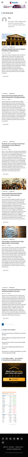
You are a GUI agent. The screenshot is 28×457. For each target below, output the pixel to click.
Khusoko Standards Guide (14, 449)
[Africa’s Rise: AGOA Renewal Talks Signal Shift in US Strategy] (14, 232)
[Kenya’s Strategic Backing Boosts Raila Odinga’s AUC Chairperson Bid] (14, 86)
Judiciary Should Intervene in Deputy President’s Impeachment (13, 50)
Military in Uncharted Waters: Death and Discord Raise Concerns (13, 290)
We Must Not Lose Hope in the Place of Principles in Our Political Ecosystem (13, 145)
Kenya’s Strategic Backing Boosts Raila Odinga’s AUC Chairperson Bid (13, 96)
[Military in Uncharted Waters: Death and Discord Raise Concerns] (14, 280)
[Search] (26, 2)
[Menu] (2, 2)
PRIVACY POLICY (19, 447)
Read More (5, 76)
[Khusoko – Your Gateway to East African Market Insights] (14, 2)
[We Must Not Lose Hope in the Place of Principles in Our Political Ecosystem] (14, 134)
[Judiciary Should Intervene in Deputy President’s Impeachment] (14, 39)
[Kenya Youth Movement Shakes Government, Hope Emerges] (14, 184)
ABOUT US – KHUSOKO (8, 447)
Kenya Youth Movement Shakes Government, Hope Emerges (12, 194)
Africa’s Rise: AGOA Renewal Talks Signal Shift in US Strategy (13, 242)
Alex (9, 18)
